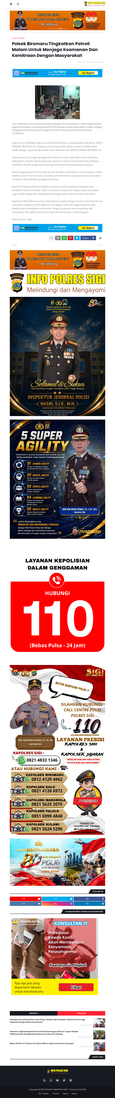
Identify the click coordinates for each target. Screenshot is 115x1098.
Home (74, 1093)
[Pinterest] (70, 238)
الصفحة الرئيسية (18, 38)
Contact (55, 1093)
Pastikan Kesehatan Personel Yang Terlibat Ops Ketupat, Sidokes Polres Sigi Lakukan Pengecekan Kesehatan (47, 1020)
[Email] (58, 238)
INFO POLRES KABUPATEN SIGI (53, 1089)
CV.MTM (82, 1089)
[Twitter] (77, 238)
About (65, 1093)
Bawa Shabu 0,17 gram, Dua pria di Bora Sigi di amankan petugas (42, 1043)
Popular (81, 1013)
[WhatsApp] (64, 238)
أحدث (99, 245)
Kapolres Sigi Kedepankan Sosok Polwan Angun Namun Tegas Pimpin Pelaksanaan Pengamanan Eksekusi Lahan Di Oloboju (44, 1032)
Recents (33, 1013)
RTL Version (43, 1093)
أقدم (15, 245)
